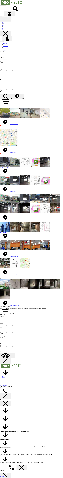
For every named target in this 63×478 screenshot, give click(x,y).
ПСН (3, 44)
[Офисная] (2, 342)
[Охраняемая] (1, 91)
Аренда (2, 22)
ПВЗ (2, 29)
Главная (2, 52)
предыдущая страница (3, 306)
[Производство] (3, 60)
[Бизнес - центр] (3, 75)
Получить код (2, 470)
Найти (11, 98)
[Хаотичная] (1, 93)
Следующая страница (8, 306)
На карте (23, 98)
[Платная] (1, 352)
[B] (0, 338)
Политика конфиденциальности (3, 385)
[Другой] (3, 76)
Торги (2, 28)
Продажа (3, 25)
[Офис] (3, 61)
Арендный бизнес (4, 377)
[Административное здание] (3, 336)
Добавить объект (2, 41)
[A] (0, 79)
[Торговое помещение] (3, 59)
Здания (3, 24)
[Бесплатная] (1, 92)
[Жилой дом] (3, 334)
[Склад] (3, 320)
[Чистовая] (2, 83)
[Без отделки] (2, 343)
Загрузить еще (2, 316)
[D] (0, 340)
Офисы (3, 23)
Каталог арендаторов (4, 50)
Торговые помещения (5, 43)
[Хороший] (2, 84)
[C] (0, 80)
